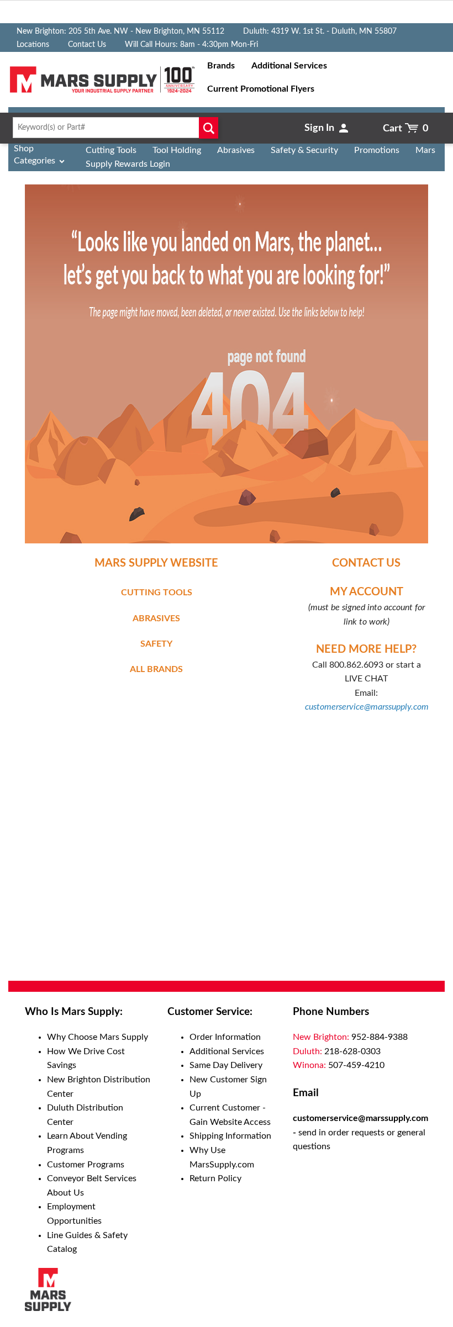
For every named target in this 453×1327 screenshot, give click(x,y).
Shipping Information (230, 1136)
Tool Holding (176, 150)
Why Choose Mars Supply (97, 1037)
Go (208, 127)
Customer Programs (85, 1164)
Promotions (376, 150)
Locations (33, 45)
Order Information (225, 1037)
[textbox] (113, 127)
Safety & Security (304, 150)
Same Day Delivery (225, 1065)
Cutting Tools (111, 150)
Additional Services (226, 1051)
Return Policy (215, 1178)
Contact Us (87, 45)
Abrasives (236, 150)
